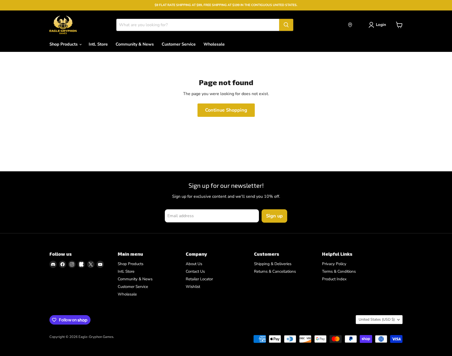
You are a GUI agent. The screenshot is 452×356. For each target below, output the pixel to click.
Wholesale (214, 44)
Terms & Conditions (339, 271)
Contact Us (195, 271)
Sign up (274, 216)
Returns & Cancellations (275, 271)
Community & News (135, 44)
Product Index (334, 279)
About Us (194, 263)
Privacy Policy (334, 263)
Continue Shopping (226, 110)
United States (377, 319)
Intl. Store (98, 44)
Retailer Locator (199, 279)
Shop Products (64, 44)
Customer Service (179, 44)
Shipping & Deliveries (272, 263)
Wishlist (193, 286)
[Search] (286, 25)
